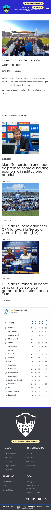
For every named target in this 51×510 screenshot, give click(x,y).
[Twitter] (33, 498)
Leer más (6, 181)
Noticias (17, 71)
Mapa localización (27, 508)
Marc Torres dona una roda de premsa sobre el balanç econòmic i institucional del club (25, 169)
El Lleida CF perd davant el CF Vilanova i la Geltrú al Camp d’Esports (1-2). (24, 229)
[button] (48, 9)
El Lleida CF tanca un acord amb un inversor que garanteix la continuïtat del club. (25, 289)
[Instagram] (45, 498)
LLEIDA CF (27, 7)
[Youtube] (39, 498)
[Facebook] (27, 498)
